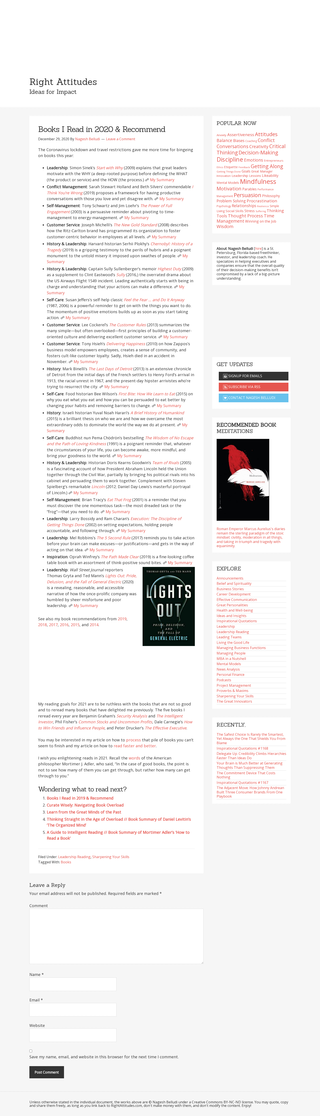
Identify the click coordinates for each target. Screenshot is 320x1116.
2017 (53, 624)
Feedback (244, 167)
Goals (246, 171)
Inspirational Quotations (237, 621)
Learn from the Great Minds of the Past (84, 812)
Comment (38, 905)
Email (36, 1000)
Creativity (258, 146)
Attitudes (266, 134)
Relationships (244, 205)
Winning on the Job (260, 221)
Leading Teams (229, 637)
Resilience (263, 206)
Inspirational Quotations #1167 (242, 782)
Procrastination (262, 201)
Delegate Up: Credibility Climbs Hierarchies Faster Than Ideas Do (251, 755)
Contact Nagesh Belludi (251, 397)
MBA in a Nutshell (231, 658)
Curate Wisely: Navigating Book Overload (85, 805)
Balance (224, 140)
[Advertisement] (160, 32)
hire (258, 248)
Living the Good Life (233, 642)
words (134, 758)
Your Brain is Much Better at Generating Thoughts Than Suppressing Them (250, 765)
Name (36, 974)
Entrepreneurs (273, 160)
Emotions (253, 160)
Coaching (251, 141)
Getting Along (267, 166)
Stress (249, 210)
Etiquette (231, 167)
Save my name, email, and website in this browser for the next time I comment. (104, 1056)
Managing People (231, 653)
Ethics (220, 167)
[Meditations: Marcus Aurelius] (243, 478)
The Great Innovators (234, 701)
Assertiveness (240, 134)
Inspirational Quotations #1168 (242, 748)
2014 (94, 624)
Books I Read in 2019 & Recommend (80, 798)
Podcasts (224, 680)
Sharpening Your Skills (110, 856)
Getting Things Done (229, 171)
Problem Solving (231, 200)
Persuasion (247, 195)
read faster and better (135, 745)
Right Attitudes (63, 82)
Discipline (230, 159)
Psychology (224, 206)
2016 (64, 624)
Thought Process (245, 216)
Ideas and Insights (231, 615)
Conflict (266, 140)
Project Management (234, 685)
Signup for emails (244, 376)
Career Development (234, 594)
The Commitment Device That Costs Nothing (246, 775)
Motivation (229, 188)
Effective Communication (237, 599)
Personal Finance (230, 674)
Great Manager (262, 171)
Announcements (230, 578)
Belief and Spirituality (234, 583)
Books (66, 862)
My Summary (162, 179)
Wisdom (225, 226)
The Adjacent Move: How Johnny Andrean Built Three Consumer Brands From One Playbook (250, 792)
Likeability (270, 175)
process (133, 739)
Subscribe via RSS (243, 386)
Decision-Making (258, 152)
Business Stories (230, 589)
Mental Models (228, 182)
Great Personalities (232, 605)
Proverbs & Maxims (232, 690)
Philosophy (271, 195)
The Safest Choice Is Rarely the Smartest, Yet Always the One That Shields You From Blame (251, 738)
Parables (249, 189)
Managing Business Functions (241, 647)
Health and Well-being (235, 610)
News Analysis (228, 669)
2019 (122, 618)
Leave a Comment (120, 139)
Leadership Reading (74, 856)
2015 (75, 624)
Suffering (261, 211)
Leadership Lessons (246, 175)
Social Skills (235, 211)
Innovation (224, 176)
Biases (238, 140)
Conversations (232, 146)
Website (37, 1025)
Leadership (226, 626)
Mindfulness (258, 181)
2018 (42, 624)
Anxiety (221, 135)
